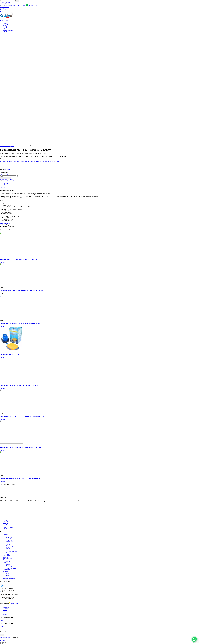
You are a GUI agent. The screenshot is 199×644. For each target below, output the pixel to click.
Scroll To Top (3, 640)
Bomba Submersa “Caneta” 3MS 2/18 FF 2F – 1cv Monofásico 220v (22, 416)
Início (1, 146)
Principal (5, 520)
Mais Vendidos (6, 574)
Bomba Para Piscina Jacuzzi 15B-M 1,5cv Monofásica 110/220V (20, 447)
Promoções (6, 575)
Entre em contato (4, 174)
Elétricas (8, 561)
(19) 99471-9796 (33, 5)
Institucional (6, 521)
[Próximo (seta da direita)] (2, 643)
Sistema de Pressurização (9, 578)
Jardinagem (6, 565)
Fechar (1, 620)
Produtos (5, 524)
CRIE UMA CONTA (18, 639)
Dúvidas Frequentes (8, 527)
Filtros (4, 562)
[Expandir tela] (3, 642)
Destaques (5, 557)
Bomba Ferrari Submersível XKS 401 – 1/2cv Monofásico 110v (20, 478)
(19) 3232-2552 (21, 5)
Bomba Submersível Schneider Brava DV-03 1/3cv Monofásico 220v (21, 290)
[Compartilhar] (2, 642)
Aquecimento (9, 537)
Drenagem (8, 543)
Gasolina (8, 544)
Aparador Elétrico (10, 567)
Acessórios (5, 534)
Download (8, 169)
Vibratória (8, 554)
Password (3, 631)
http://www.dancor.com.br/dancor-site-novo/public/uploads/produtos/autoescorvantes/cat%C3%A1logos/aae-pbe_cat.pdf (29, 161)
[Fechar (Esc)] (0, 642)
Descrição (5, 183)
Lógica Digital (14, 603)
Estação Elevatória (7, 558)
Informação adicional (8, 185)
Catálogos (5, 523)
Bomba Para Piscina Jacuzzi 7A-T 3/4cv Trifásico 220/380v (19, 385)
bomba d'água (9, 540)
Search (17, 0)
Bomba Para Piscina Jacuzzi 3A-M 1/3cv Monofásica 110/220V (20, 323)
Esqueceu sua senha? (5, 637)
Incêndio (8, 547)
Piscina (8, 548)
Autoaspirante (10, 146)
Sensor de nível (13, 551)
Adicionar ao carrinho (5, 178)
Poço (7, 550)
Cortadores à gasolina (11, 568)
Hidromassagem (10, 546)
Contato (5, 528)
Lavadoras (5, 571)
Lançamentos (6, 569)
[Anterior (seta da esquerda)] (0, 643)
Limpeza (5, 572)
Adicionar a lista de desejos (6, 179)
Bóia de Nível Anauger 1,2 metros (10, 354)
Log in (2, 634)
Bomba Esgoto (10, 541)
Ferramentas (6, 560)
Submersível (9, 553)
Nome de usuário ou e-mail (7, 629)
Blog (4, 525)
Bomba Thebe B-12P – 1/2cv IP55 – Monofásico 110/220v (18, 259)
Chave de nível (6, 555)
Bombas (5, 146)
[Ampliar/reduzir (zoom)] (5, 642)
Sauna (4, 576)
